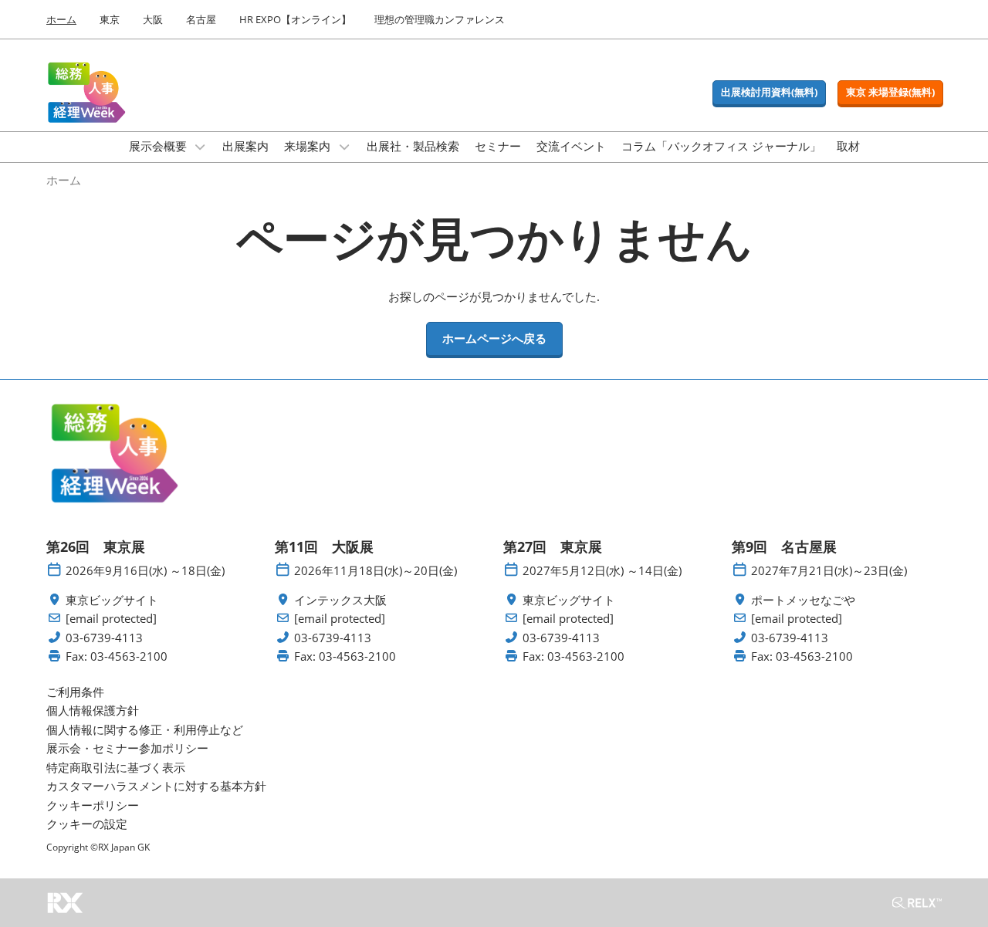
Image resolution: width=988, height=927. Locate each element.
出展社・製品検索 (413, 146)
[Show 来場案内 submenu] (344, 146)
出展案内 (245, 146)
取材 (848, 146)
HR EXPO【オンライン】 (295, 19)
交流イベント (571, 146)
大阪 (153, 19)
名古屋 (201, 19)
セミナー (498, 146)
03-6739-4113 (104, 638)
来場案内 (308, 146)
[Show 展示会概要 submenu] (201, 146)
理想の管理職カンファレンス (439, 19)
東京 (110, 19)
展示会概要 (159, 146)
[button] (769, 92)
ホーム (61, 19)
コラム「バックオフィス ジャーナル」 (721, 146)
